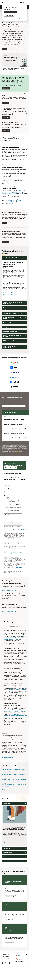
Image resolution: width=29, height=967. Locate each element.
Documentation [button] (6, 803)
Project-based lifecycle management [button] (11, 322)
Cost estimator (5, 401)
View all (3, 789)
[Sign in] (23, 2)
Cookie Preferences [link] (5, 956)
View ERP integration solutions (9, 590)
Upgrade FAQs (6, 842)
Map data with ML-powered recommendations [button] (9, 347)
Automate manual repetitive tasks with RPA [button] (13, 313)
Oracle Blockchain (8, 711)
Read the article (5, 103)
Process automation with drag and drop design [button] (12, 308)
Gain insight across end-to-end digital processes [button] (11, 341)
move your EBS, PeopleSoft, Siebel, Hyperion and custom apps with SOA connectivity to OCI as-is (14, 192)
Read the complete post (7, 757)
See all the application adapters (9, 186)
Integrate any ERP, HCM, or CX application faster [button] (12, 258)
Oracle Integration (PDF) (13, 200)
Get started (5, 840)
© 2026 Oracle (4, 954)
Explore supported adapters (11, 294)
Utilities (9, 665)
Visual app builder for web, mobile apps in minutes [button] (12, 318)
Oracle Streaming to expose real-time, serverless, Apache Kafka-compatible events (15, 715)
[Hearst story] (14, 377)
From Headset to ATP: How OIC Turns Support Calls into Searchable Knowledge (14, 785)
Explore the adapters (9, 943)
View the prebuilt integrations (9, 165)
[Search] (18, 2)
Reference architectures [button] (8, 861)
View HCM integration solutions (9, 601)
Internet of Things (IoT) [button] (20, 711)
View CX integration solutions (9, 611)
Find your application (9, 919)
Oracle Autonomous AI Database (16, 710)
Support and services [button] (7, 852)
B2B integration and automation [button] (10, 331)
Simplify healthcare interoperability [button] (11, 327)
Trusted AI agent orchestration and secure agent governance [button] (12, 303)
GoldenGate (10, 202)
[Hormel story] (14, 363)
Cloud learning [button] (6, 848)
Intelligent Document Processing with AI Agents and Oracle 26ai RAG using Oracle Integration (14, 775)
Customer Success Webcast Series (10, 122)
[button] (2, 2)
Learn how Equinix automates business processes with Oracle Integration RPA (14, 770)
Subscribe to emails (5, 958)
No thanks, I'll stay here (9, 15)
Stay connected (5, 241)
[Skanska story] (14, 372)
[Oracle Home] (6, 3)
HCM (19, 636)
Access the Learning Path (10, 896)
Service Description (17, 451)
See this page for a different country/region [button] (13, 18)
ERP (16, 636)
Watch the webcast (6, 130)
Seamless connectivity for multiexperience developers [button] (12, 336)
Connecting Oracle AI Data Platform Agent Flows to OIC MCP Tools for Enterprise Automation (14, 780)
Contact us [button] (4, 48)
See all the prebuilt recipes (8, 162)
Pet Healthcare (16, 665)
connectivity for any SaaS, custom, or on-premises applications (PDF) (14, 638)
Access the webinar (6, 88)
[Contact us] (26, 2)
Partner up (4, 223)
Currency (3, 403)
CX (23, 636)
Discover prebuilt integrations (11, 292)
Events (11, 203)
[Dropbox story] (14, 367)
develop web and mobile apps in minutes (16, 689)
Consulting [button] (5, 856)
